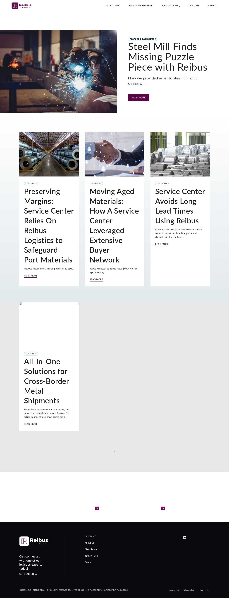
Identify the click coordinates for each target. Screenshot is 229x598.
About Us (193, 6)
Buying (89, 508)
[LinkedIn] (184, 537)
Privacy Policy (204, 590)
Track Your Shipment (140, 6)
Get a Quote (112, 6)
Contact (212, 6)
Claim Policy (91, 549)
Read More (139, 98)
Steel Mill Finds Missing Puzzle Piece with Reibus (168, 57)
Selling (155, 508)
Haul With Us (170, 6)
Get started (26, 574)
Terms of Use (91, 556)
